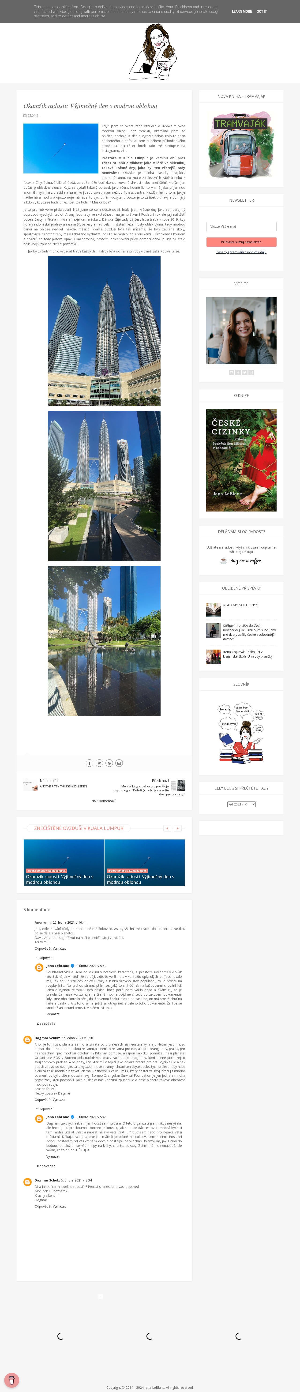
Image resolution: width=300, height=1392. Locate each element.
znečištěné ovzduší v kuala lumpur (78, 828)
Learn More (242, 11)
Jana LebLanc (57, 965)
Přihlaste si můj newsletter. (241, 242)
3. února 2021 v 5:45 (91, 1117)
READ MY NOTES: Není (240, 605)
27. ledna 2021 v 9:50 (77, 1038)
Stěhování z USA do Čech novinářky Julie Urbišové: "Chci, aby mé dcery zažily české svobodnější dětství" (249, 632)
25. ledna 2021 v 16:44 (69, 922)
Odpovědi (46, 958)
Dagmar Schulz (47, 1038)
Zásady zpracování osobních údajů (241, 252)
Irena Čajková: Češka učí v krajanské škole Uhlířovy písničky (248, 654)
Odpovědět (43, 948)
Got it (262, 11)
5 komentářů (106, 801)
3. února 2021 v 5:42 (91, 965)
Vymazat (59, 948)
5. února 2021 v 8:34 (76, 1180)
